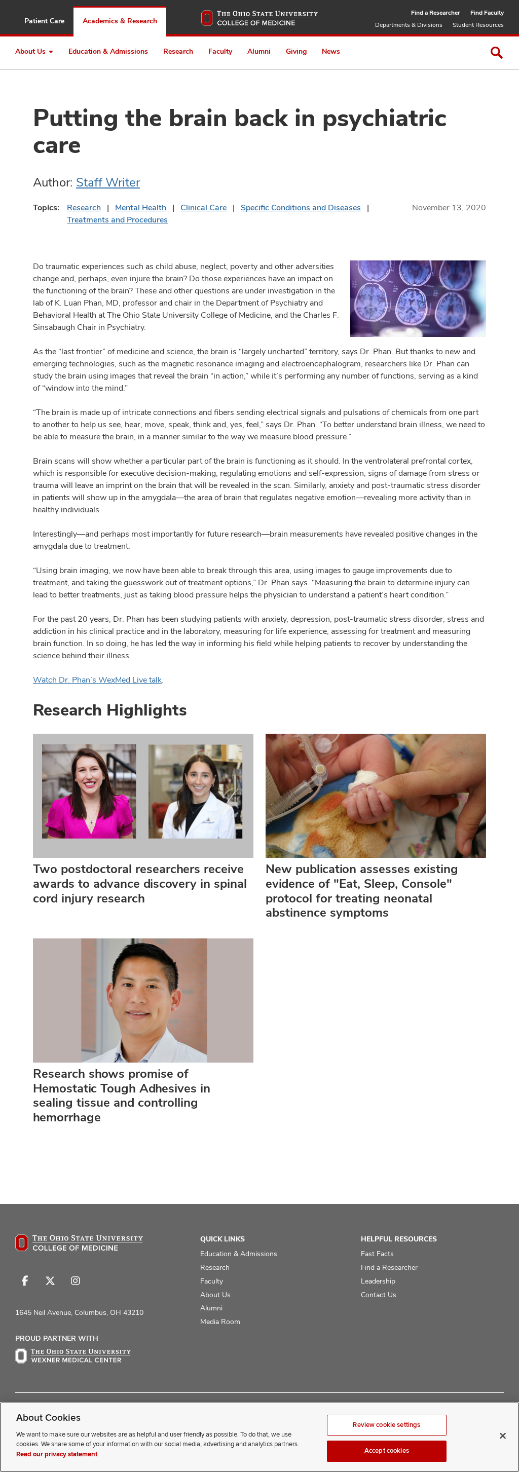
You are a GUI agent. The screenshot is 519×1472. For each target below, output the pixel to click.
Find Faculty (487, 13)
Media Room (220, 1321)
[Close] (503, 1435)
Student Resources (478, 25)
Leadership (378, 1281)
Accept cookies (386, 1451)
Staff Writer (108, 182)
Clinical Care (203, 207)
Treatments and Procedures (117, 219)
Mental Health (140, 207)
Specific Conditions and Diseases (301, 207)
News (331, 51)
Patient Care (44, 20)
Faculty (220, 51)
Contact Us (378, 1294)
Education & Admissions (108, 51)
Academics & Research (120, 20)
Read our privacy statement (56, 1454)
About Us (30, 51)
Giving (296, 51)
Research (178, 51)
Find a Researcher (435, 13)
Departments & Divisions (408, 25)
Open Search (497, 53)
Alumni (259, 51)
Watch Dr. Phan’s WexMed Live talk (97, 679)
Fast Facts (377, 1253)
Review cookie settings (386, 1425)
